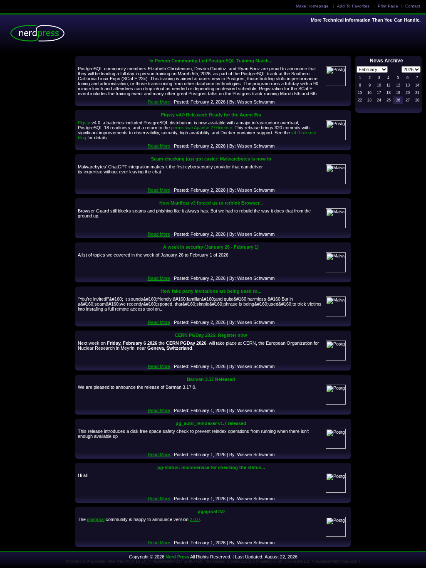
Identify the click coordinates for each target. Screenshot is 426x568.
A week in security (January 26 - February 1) (211, 246)
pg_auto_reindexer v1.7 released (211, 423)
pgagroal (95, 519)
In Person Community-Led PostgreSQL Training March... (210, 60)
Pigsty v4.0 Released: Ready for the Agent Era (211, 114)
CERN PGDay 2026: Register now (211, 335)
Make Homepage (312, 6)
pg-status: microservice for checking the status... (211, 467)
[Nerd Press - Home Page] (39, 35)
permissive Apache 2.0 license (201, 127)
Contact (412, 6)
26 (398, 100)
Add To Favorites (353, 6)
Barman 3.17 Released (211, 379)
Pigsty (84, 122)
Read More (159, 101)
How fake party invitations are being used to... (211, 291)
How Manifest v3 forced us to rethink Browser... (211, 202)
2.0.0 (195, 519)
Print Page (388, 6)
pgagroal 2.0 (211, 511)
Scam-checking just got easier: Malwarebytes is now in (211, 158)
